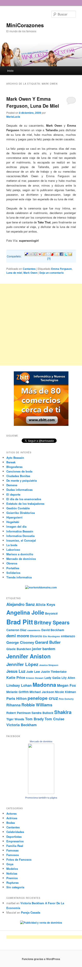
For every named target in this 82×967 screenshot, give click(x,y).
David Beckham (52, 630)
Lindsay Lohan (19, 685)
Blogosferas (14, 467)
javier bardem (43, 648)
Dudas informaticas (19, 490)
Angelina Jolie (25, 612)
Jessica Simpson (48, 665)
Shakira (63, 712)
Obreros (11, 563)
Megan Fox (66, 685)
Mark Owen (30, 273)
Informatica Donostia (20, 536)
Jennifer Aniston (28, 656)
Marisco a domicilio (19, 554)
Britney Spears (52, 622)
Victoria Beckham (21, 724)
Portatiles (12, 568)
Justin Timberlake (54, 671)
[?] (49, 258)
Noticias (11, 873)
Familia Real (14, 846)
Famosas (12, 850)
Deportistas (14, 836)
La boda (11, 545)
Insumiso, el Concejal (21, 540)
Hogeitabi (12, 522)
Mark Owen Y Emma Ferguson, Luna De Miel (32, 102)
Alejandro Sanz (20, 604)
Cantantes (29, 269)
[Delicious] (26, 253)
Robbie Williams (36, 705)
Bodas (10, 823)
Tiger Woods (15, 719)
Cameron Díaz (16, 630)
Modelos (12, 869)
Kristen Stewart (35, 678)
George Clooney (20, 642)
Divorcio (36, 636)
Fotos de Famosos (18, 859)
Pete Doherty (66, 698)
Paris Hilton (16, 698)
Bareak (11, 462)
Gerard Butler (48, 642)
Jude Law (33, 671)
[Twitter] (66, 253)
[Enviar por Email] (70, 253)
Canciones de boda (19, 471)
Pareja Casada (30, 912)
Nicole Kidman (65, 692)
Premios (12, 878)
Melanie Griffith (17, 692)
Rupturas (12, 882)
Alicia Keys (45, 604)
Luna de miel (14, 273)
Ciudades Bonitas (18, 476)
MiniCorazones (25, 25)
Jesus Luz (15, 671)
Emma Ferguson (61, 269)
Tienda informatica (19, 577)
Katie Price (15, 677)
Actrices (11, 818)
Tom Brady (34, 718)
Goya (9, 864)
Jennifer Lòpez (22, 664)
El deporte (13, 494)
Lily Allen (68, 677)
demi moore (17, 636)
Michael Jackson (42, 692)
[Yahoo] (39, 253)
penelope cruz (43, 698)
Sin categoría (15, 887)
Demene (11, 485)
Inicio (10, 70)
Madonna (44, 684)
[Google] (35, 253)
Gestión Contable (18, 508)
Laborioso (13, 549)
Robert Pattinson (18, 712)
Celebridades (15, 832)
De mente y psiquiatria (21, 480)
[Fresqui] (48, 253)
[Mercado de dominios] (41, 793)
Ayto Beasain (15, 457)
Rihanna (13, 704)
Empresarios (15, 841)
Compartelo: (14, 256)
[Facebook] (61, 253)
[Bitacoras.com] (57, 253)
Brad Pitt (19, 621)
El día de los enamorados (23, 499)
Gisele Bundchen (18, 649)
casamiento (33, 630)
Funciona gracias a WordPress (41, 959)
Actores (11, 813)
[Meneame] (44, 253)
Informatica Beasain (19, 531)
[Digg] (31, 253)
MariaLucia (13, 117)
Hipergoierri (14, 517)
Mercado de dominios (21, 559)
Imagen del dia (16, 526)
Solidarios (13, 573)
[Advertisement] (41, 324)
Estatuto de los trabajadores (25, 503)
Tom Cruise (54, 718)
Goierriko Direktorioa (20, 513)
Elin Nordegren (51, 636)
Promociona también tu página (41, 797)
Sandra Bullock (42, 712)
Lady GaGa (52, 677)
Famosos (12, 855)
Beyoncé (51, 613)
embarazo (68, 636)
